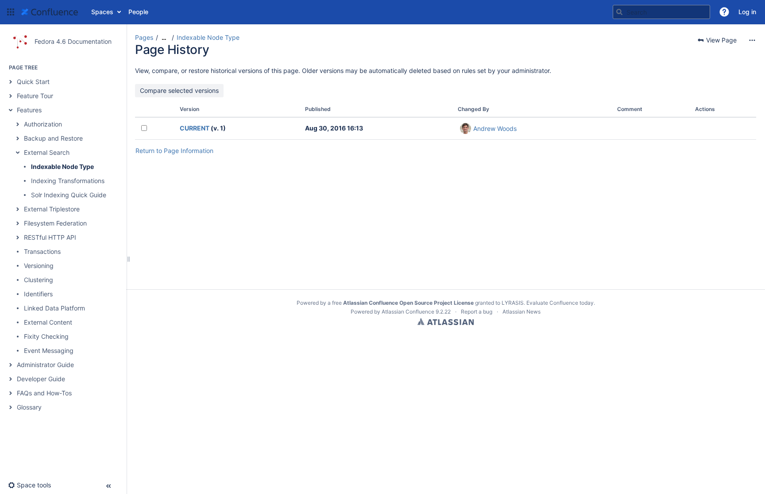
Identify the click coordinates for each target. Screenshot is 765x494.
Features (29, 110)
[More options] (752, 40)
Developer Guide (41, 379)
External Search (47, 152)
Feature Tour (35, 96)
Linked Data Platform (54, 308)
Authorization (43, 124)
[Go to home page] (49, 12)
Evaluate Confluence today (560, 302)
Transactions (42, 251)
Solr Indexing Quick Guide (68, 195)
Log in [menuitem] (747, 11)
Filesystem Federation (55, 223)
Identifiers (38, 294)
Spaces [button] (102, 11)
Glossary (29, 407)
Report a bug (476, 311)
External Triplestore (52, 209)
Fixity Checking (46, 336)
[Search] (619, 11)
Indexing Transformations (67, 180)
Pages (144, 37)
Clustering (38, 279)
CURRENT (194, 128)
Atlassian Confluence (408, 311)
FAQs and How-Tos (44, 393)
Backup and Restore (53, 138)
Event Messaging (48, 350)
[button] (10, 12)
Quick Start (33, 81)
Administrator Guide (45, 364)
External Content (48, 322)
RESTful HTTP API (50, 237)
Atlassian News (521, 311)
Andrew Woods (495, 128)
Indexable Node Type (62, 166)
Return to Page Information (174, 150)
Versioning (39, 265)
